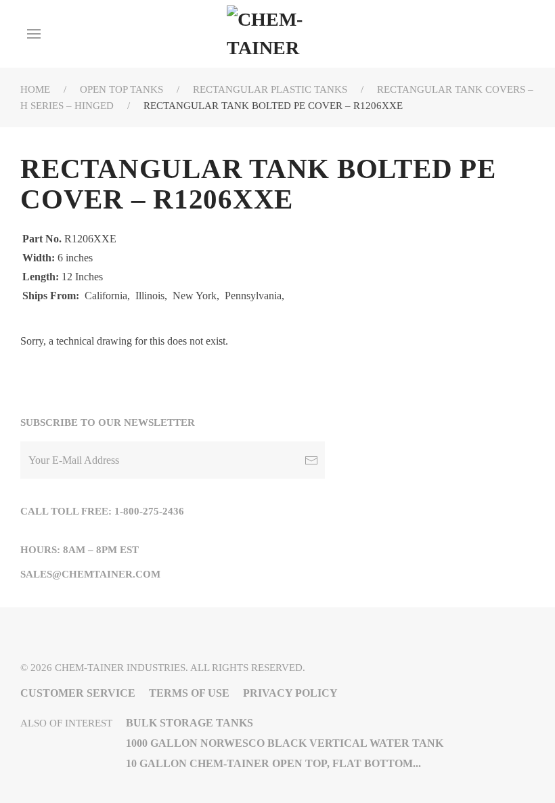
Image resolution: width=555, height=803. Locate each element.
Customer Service (77, 693)
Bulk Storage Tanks (189, 723)
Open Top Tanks (121, 89)
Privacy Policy (290, 693)
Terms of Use (189, 693)
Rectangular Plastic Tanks (270, 89)
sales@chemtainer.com (90, 574)
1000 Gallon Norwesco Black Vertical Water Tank (284, 743)
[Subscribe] (311, 460)
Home (35, 89)
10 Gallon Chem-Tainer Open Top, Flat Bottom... (273, 763)
